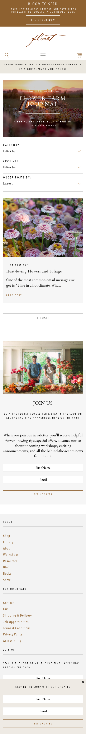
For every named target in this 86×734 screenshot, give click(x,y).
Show (7, 580)
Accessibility (12, 641)
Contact (8, 603)
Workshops (11, 554)
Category (11, 145)
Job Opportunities (16, 622)
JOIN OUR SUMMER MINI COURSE (43, 69)
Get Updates (43, 494)
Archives (11, 161)
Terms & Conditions (17, 628)
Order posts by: (17, 178)
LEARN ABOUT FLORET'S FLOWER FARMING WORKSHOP (43, 64)
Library (8, 542)
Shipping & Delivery (17, 615)
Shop (6, 536)
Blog (6, 567)
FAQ (5, 609)
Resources (10, 561)
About (7, 548)
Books (7, 573)
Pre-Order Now (43, 20)
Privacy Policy (13, 634)
